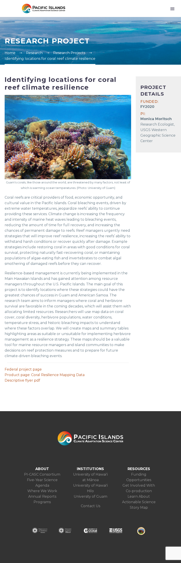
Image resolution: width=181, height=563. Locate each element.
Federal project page (23, 369)
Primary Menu (172, 9)
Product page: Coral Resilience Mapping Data (45, 375)
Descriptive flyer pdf (22, 380)
